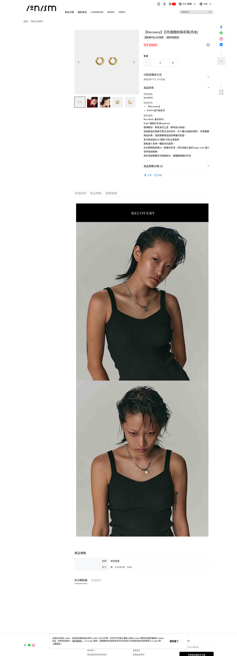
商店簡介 (91, 650)
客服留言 (136, 650)
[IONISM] (41, 8)
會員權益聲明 (138, 655)
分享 (149, 175)
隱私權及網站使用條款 (97, 655)
